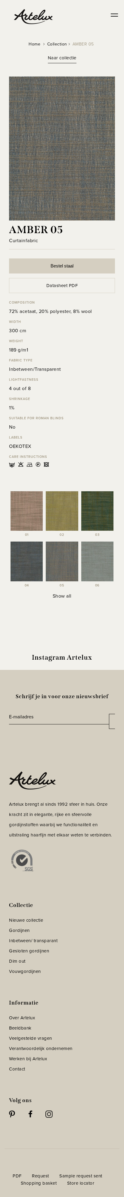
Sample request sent (80, 1176)
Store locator (81, 1183)
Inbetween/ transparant (33, 940)
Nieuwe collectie (26, 920)
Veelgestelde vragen (30, 1038)
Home (34, 44)
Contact (17, 1069)
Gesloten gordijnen (29, 951)
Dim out (17, 961)
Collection (57, 44)
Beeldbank (20, 1028)
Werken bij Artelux (28, 1058)
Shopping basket (39, 1183)
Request (40, 1176)
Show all (62, 595)
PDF (17, 1176)
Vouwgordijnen (25, 971)
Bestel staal (62, 265)
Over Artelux (22, 1017)
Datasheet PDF (62, 285)
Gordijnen (19, 930)
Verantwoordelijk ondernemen (41, 1048)
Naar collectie (62, 58)
